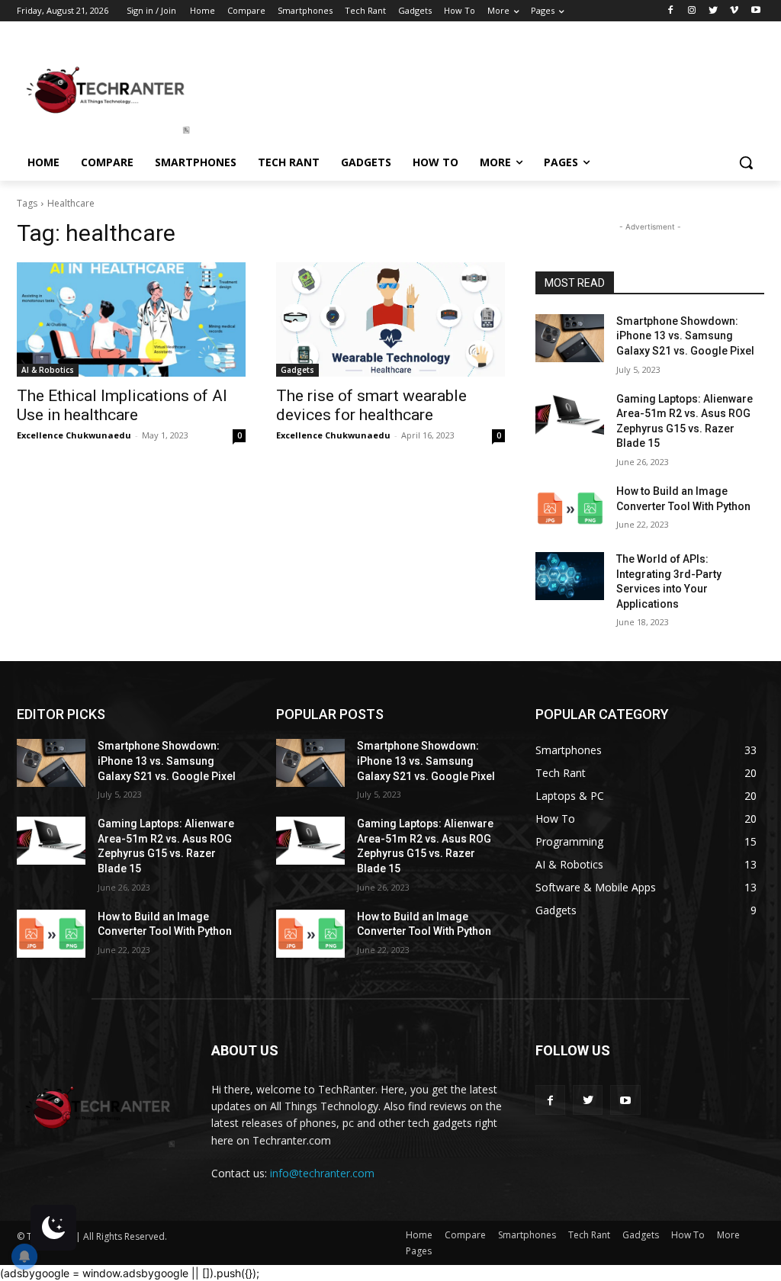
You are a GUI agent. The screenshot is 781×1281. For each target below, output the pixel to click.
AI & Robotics (47, 369)
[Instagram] (692, 11)
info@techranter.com (322, 1173)
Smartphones (527, 1234)
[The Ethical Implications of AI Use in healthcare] (131, 319)
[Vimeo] (734, 11)
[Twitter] (713, 11)
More (728, 1234)
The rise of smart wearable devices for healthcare (371, 405)
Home (419, 1234)
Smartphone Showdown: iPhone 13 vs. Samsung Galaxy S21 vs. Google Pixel (685, 336)
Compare (465, 1234)
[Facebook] (671, 11)
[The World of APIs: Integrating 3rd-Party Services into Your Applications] (569, 576)
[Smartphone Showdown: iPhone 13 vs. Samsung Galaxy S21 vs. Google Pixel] (569, 338)
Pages (419, 1250)
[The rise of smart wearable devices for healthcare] (390, 319)
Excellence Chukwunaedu (74, 435)
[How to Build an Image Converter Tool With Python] (569, 508)
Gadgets (297, 369)
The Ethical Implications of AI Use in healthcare (122, 405)
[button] (746, 162)
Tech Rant (589, 1234)
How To (688, 1234)
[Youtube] (755, 11)
